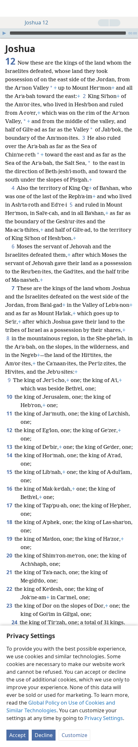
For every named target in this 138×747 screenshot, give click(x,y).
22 (9, 588)
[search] (130, 8)
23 (9, 605)
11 (9, 413)
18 (9, 522)
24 (15, 622)
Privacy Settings (103, 718)
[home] (9, 8)
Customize (74, 735)
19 (9, 538)
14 (9, 455)
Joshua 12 (36, 22)
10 (9, 396)
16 (9, 488)
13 (9, 446)
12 (9, 430)
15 (9, 472)
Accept (17, 735)
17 (9, 505)
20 (9, 555)
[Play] (4, 33)
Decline (44, 735)
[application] (69, 33)
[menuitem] (9, 8)
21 (9, 572)
